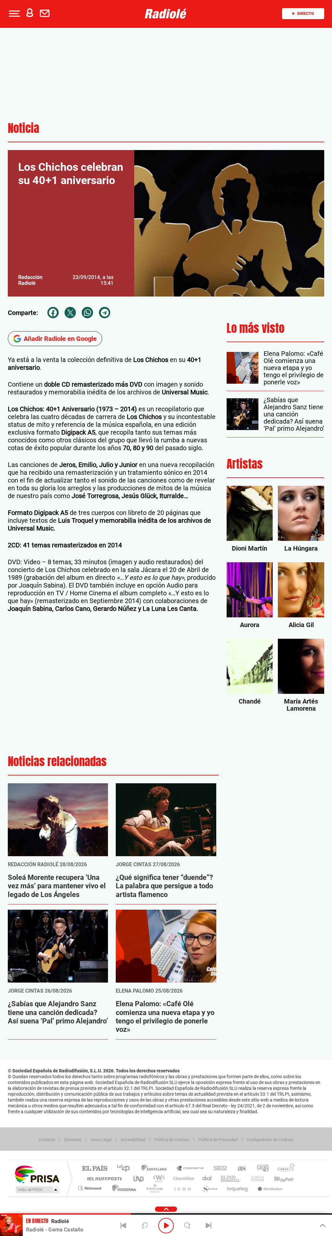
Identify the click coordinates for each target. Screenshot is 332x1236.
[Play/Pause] (166, 1225)
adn (260, 1169)
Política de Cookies (171, 1139)
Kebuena (278, 1178)
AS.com (239, 1169)
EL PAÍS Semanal (231, 1178)
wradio (157, 1178)
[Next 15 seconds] (187, 1225)
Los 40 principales (125, 1169)
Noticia (23, 128)
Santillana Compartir (190, 1169)
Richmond (90, 1188)
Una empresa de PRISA (37, 1174)
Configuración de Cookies (270, 1139)
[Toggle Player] (322, 1225)
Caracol (284, 1169)
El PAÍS (94, 1169)
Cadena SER (218, 1169)
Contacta (47, 1139)
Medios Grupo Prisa (37, 1190)
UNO (139, 1178)
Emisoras (72, 1139)
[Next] (208, 1225)
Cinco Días (182, 1178)
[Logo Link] (166, 13)
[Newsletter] (46, 13)
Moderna (122, 1188)
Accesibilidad (133, 1139)
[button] (13, 13)
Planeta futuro (255, 1178)
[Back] (123, 1225)
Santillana (156, 1169)
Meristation (269, 1188)
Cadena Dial (207, 1178)
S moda (209, 1188)
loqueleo (238, 1188)
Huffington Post (103, 1178)
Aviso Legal (101, 1139)
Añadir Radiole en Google (60, 339)
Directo (305, 13)
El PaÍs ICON (182, 1188)
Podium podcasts (154, 1188)
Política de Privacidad (218, 1139)
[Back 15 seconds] (144, 1225)
